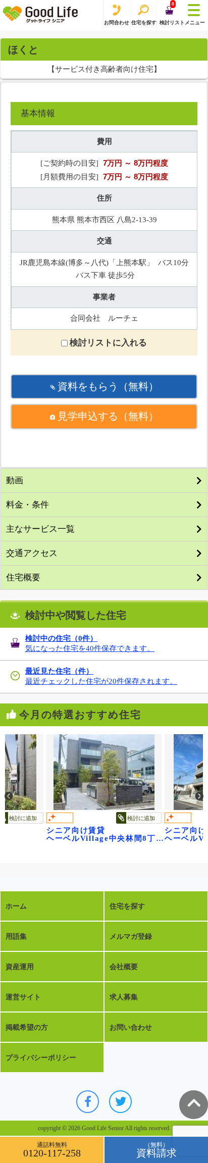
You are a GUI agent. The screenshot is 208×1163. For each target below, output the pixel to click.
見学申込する (107, 416)
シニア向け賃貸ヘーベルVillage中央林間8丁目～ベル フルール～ (105, 834)
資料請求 (156, 1152)
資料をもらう (107, 386)
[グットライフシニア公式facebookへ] (87, 1101)
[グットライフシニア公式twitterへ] (120, 1101)
